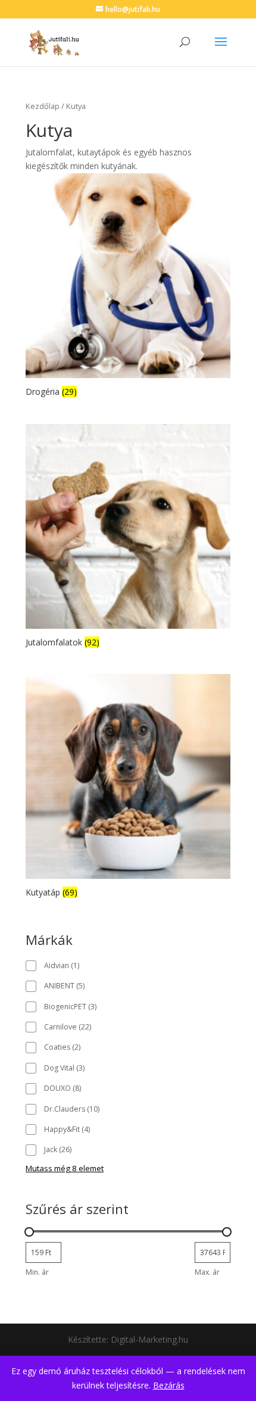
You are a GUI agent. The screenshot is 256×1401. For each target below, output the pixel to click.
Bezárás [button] (169, 1385)
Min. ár (37, 1272)
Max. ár (207, 1272)
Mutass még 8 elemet (65, 1168)
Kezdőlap (43, 106)
